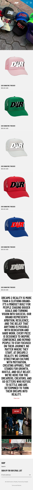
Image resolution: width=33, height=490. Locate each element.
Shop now (16, 398)
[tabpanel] (16, 421)
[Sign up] (30, 475)
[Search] (6, 3)
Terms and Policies (16, 485)
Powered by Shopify (23, 481)
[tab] (16, 437)
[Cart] (31, 3)
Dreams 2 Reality (13, 481)
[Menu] (2, 3)
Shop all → (4, 27)
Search (3, 466)
